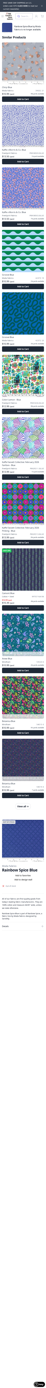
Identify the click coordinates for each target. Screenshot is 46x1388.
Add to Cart (23, 99)
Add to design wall (23, 879)
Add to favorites (23, 875)
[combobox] (24, 16)
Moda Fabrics (9, 865)
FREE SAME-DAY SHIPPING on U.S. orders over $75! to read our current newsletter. (20, 6)
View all (23, 806)
